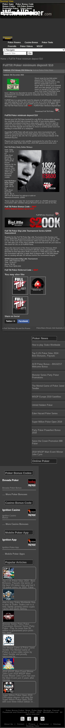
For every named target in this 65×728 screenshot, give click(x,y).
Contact (21, 724)
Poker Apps (8, 4)
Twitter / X (11, 321)
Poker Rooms (14, 42)
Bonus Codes (8, 6)
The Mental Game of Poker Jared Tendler (48, 387)
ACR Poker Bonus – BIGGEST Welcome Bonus (47, 365)
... (13, 554)
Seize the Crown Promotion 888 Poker (47, 442)
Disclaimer (45, 724)
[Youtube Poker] (42, 718)
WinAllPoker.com (50, 712)
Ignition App (9, 539)
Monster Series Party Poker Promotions (45, 376)
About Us (9, 724)
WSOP (40, 46)
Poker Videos (26, 46)
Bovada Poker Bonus (12, 488)
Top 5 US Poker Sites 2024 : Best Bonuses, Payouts (46, 354)
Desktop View (6, 1)
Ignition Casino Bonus (9, 517)
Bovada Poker (10, 480)
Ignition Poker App (10, 547)
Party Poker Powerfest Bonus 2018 (46, 431)
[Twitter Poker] (36, 718)
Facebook (23, 321)
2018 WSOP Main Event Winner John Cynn (47, 453)
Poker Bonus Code (25, 4)
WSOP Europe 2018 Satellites (46, 396)
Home (8, 38)
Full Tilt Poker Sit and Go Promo (17, 328)
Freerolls (6, 11)
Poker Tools (47, 42)
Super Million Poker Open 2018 (47, 422)
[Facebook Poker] (29, 718)
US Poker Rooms (25, 6)
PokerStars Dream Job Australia (49, 328)
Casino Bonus (31, 42)
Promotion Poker (10, 8)
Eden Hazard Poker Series (45, 413)
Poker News (26, 8)
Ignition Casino (11, 509)
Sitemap (57, 724)
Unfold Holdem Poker (42, 405)
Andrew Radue (38, 70)
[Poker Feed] (22, 718)
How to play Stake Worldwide (46, 345)
